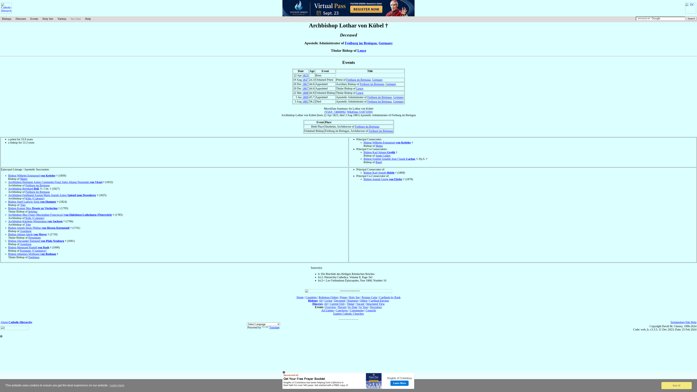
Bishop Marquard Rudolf (28, 247)
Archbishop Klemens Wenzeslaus (35, 221)
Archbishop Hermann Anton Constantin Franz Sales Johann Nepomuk (55, 182)
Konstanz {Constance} (33, 250)
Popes (343, 297)
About (16, 322)
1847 (305, 79)
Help (88, 18)
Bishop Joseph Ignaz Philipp (39, 227)
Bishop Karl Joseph (379, 172)
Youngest (352, 300)
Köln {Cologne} (35, 198)
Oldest (363, 300)
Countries (311, 297)
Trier (23, 205)
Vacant (360, 303)
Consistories (357, 310)
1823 (305, 75)
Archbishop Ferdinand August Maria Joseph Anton (52, 195)
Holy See (47, 18)
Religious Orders (328, 297)
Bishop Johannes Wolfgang (32, 254)
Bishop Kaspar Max (33, 208)
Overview (330, 307)
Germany (386, 43)
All (321, 300)
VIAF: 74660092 (335, 111)
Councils (371, 310)
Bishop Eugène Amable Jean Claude (389, 158)
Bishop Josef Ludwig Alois (32, 201)
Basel (379, 162)
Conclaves (342, 310)
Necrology (376, 307)
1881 (305, 101)
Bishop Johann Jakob (27, 234)
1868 (305, 92)
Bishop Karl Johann (379, 152)
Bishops (6, 18)
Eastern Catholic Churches (348, 313)
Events (34, 18)
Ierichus (32, 211)
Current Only (337, 303)
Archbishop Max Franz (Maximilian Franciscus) (60, 214)
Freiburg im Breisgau (361, 43)
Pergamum (34, 237)
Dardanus (33, 257)
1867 (305, 84)
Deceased (339, 300)
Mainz (379, 145)
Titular (350, 303)
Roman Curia (369, 297)
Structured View (375, 303)
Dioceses (21, 18)
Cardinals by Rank (390, 297)
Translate (274, 327)
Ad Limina (327, 310)
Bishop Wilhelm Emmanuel (387, 142)
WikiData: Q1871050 (359, 111)
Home (300, 297)
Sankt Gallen (383, 155)
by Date (352, 307)
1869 (305, 97)
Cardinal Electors (379, 300)
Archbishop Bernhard (23, 188)
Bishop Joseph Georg (383, 179)
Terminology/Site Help (683, 322)
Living (328, 300)
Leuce (361, 50)
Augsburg (25, 231)
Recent (342, 307)
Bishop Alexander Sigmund (36, 240)
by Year (363, 307)
